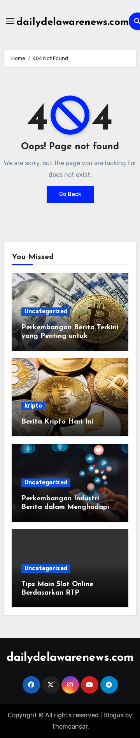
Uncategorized (45, 311)
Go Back (70, 194)
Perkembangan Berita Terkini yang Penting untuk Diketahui (70, 336)
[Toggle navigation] (10, 21)
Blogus (113, 715)
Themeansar (69, 726)
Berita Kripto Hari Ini (57, 421)
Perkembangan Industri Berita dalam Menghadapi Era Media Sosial (65, 507)
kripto (33, 406)
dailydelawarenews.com (72, 22)
